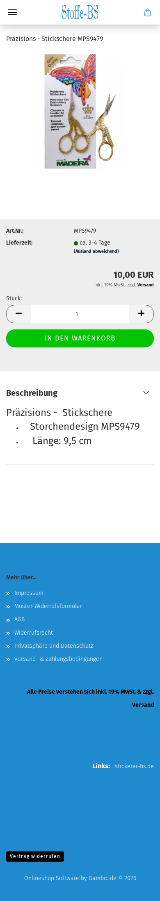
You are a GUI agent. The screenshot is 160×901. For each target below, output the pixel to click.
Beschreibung (31, 393)
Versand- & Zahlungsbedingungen (58, 659)
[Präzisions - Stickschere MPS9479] (80, 112)
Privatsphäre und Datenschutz (53, 645)
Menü (12, 12)
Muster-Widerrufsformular (48, 606)
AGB (19, 619)
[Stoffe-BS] (80, 12)
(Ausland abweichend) (96, 251)
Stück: (14, 298)
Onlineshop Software (51, 878)
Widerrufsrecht (33, 632)
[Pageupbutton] (137, 889)
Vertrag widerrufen (35, 856)
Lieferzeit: (19, 242)
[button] (18, 314)
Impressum (28, 593)
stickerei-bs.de (134, 766)
